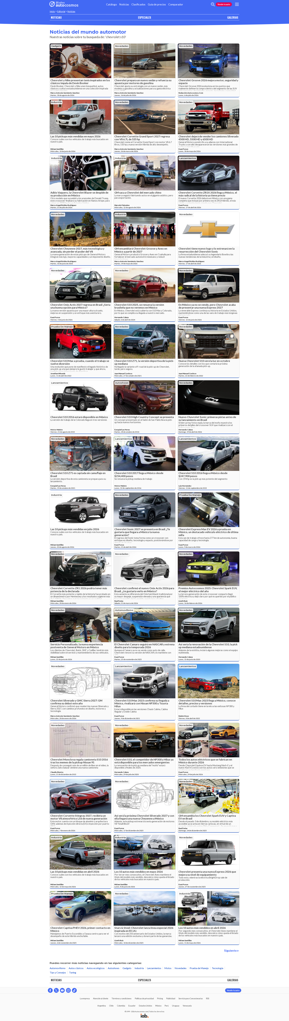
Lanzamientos (187, 158)
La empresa (85, 998)
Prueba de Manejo (62, 326)
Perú (167, 1005)
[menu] (237, 4)
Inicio (52, 11)
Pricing (160, 998)
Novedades (121, 46)
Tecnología (217, 968)
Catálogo (111, 4)
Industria (56, 102)
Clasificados (138, 4)
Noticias (124, 4)
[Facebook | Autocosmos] (50, 990)
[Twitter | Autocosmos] (56, 990)
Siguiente (230, 950)
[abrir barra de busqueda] (213, 4)
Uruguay (175, 1005)
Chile (111, 1005)
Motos (167, 968)
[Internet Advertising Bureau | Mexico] (145, 1016)
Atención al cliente (100, 998)
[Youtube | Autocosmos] (62, 990)
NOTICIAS (56, 17)
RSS (207, 998)
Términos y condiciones (121, 998)
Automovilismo (124, 610)
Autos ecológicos (96, 968)
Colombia (121, 1005)
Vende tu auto (224, 4)
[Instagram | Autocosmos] (68, 990)
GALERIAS (232, 17)
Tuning (72, 972)
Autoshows (122, 383)
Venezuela (187, 1005)
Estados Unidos (145, 1005)
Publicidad (170, 998)
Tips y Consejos (58, 972)
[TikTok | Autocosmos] (74, 990)
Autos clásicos (76, 968)
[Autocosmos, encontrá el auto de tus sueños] (63, 4)
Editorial (61, 11)
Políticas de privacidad (144, 998)
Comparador (175, 4)
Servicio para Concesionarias (191, 998)
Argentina (101, 1005)
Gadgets (56, 46)
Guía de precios (157, 4)
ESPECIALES (144, 17)
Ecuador (131, 1005)
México (158, 1005)
